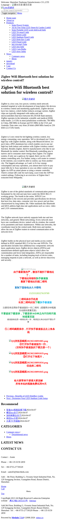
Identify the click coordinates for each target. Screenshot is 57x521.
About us (10, 20)
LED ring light (18, 47)
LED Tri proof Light (20, 32)
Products (10, 23)
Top (2, 493)
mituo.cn (39, 517)
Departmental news (20, 434)
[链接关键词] (28, 99)
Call (3, 489)
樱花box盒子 (12, 412)
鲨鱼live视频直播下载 (16, 410)
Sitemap (32, 501)
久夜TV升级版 (13, 421)
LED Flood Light (19, 42)
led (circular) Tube (19, 44)
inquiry (9, 61)
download (10, 63)
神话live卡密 (12, 418)
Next (27, 398)
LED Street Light (19, 35)
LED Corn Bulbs (19, 49)
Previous (24, 396)
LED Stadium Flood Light (23, 37)
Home (3, 486)
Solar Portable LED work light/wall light (29, 30)
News (8, 54)
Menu (19, 13)
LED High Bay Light (21, 39)
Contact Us (11, 68)
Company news (18, 56)
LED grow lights (19, 51)
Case (8, 66)
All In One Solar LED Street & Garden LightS (31, 27)
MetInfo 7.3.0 (18, 517)
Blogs (14, 59)
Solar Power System (20, 25)
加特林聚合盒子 (13, 415)
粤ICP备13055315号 (18, 501)
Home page (11, 18)
